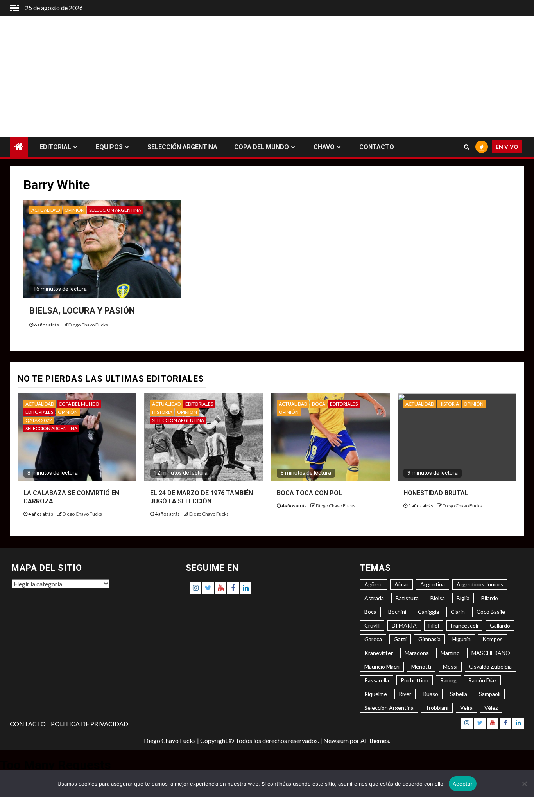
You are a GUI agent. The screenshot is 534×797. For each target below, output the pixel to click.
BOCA (318, 404)
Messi (450, 666)
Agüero (373, 584)
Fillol (433, 625)
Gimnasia (429, 639)
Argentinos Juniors (480, 584)
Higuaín (461, 639)
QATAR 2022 (38, 420)
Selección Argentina (389, 707)
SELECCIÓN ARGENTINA (182, 147)
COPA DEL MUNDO (261, 147)
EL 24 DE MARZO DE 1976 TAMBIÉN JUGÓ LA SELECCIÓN (201, 497)
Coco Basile (491, 611)
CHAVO (324, 147)
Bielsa (437, 598)
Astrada (374, 598)
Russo (430, 694)
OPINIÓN (74, 210)
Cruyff (372, 625)
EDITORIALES (39, 412)
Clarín (458, 611)
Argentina (432, 584)
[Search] (466, 147)
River (405, 694)
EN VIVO (507, 147)
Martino (450, 652)
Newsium (336, 740)
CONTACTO (376, 147)
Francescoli (464, 625)
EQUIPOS (109, 147)
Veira (466, 707)
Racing (448, 680)
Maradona (417, 652)
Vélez (491, 707)
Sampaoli (489, 694)
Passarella (376, 680)
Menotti (421, 666)
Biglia (463, 598)
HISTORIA (162, 412)
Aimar (401, 584)
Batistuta (407, 598)
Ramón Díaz (482, 680)
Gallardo (500, 625)
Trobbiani (436, 707)
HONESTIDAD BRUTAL (435, 493)
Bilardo (489, 598)
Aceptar (463, 784)
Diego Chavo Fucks (88, 325)
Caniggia (428, 611)
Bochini (397, 611)
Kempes (492, 639)
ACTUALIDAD (45, 210)
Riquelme (375, 694)
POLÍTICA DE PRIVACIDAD (89, 723)
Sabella (458, 694)
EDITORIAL (55, 147)
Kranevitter (378, 652)
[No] (524, 784)
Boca (370, 611)
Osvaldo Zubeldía (490, 666)
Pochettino (414, 680)
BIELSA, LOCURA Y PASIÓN (82, 311)
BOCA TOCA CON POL (309, 493)
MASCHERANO (490, 652)
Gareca (373, 639)
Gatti (400, 639)
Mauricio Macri (382, 666)
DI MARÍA (404, 625)
